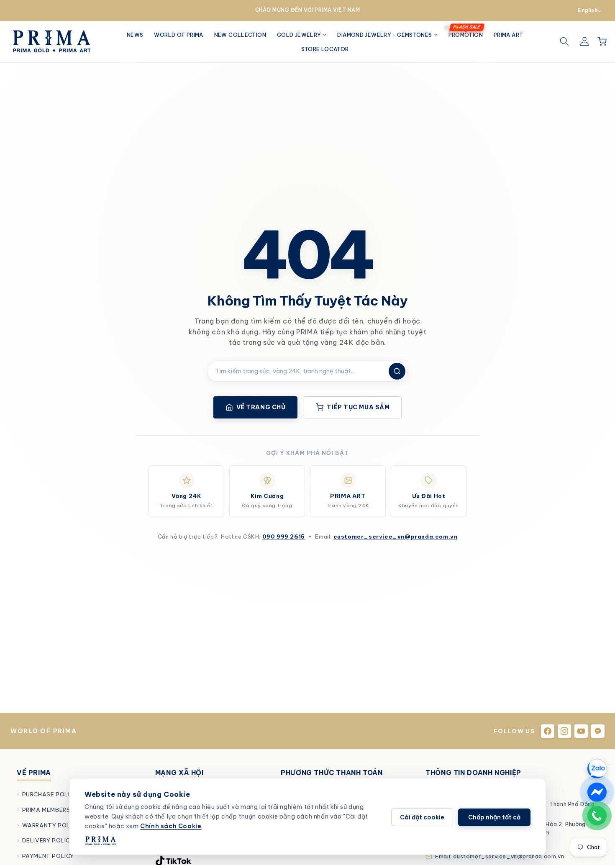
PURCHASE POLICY (50, 794)
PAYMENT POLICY (48, 856)
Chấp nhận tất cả (494, 817)
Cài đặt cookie (422, 817)
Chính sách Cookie (170, 826)
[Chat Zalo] (597, 768)
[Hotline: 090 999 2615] (597, 815)
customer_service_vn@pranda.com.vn (395, 536)
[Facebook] (547, 731)
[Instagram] (564, 731)
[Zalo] (598, 731)
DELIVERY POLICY (48, 840)
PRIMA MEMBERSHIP (51, 810)
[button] (301, 35)
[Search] (564, 41)
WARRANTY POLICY (51, 825)
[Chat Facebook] (597, 792)
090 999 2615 (283, 536)
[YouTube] (581, 731)
